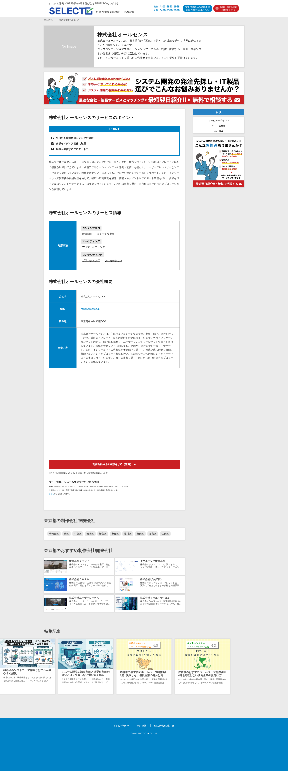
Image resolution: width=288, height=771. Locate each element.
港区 (66, 533)
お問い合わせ (121, 725)
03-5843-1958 (171, 6)
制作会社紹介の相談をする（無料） (112, 464)
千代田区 (54, 533)
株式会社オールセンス (69, 20)
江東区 (165, 533)
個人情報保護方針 (164, 725)
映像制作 (87, 233)
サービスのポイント (218, 120)
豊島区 (115, 533)
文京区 (152, 533)
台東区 (140, 533)
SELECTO (48, 20)
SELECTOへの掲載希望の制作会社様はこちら (197, 8)
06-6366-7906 (171, 10)
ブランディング (91, 260)
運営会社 (141, 725)
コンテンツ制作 (106, 233)
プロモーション (113, 260)
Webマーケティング (93, 247)
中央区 (78, 533)
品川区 (128, 533)
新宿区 (102, 533)
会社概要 (218, 131)
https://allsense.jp (90, 308)
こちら (51, 494)
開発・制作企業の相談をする (228, 8)
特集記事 (129, 11)
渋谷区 (90, 533)
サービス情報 (219, 126)
